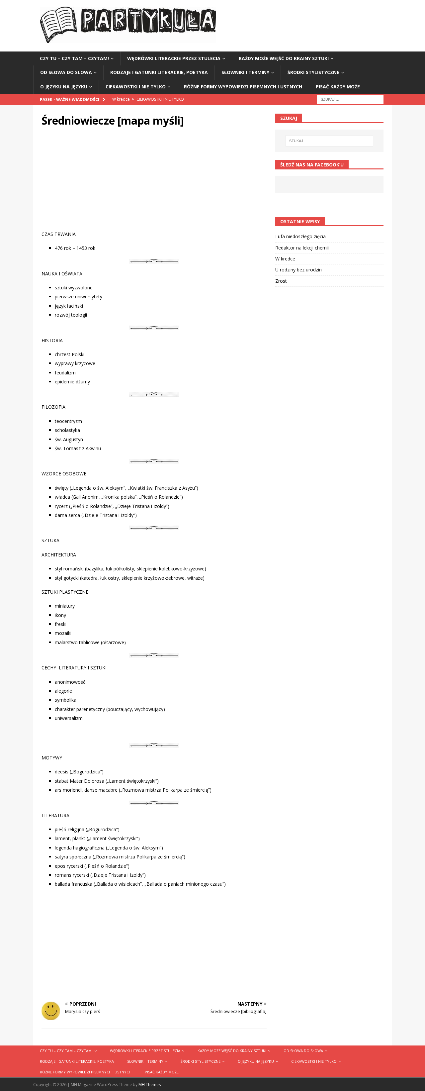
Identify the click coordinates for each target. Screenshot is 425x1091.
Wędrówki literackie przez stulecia (173, 58)
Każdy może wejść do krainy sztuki (284, 58)
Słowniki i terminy (245, 72)
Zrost (281, 281)
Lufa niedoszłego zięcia (300, 236)
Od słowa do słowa (66, 72)
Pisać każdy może (338, 86)
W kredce (285, 258)
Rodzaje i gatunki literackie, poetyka (159, 72)
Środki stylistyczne (313, 72)
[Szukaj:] (350, 99)
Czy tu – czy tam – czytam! (74, 58)
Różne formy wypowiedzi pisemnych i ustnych (243, 86)
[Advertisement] (154, 184)
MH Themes (149, 1084)
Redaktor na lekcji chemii (302, 248)
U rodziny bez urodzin (298, 269)
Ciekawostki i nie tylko (136, 86)
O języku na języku (63, 86)
